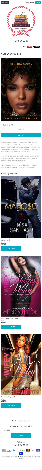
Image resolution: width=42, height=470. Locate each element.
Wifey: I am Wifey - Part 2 (8, 397)
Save (30, 46)
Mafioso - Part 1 (5, 240)
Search (14, 421)
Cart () (38, 2)
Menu (6, 2)
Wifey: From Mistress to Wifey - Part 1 (11, 318)
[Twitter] (16, 41)
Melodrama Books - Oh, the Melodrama (14, 456)
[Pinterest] (21, 41)
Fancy (24, 46)
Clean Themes (31, 456)
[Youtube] (24, 41)
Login (27, 2)
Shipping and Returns (24, 421)
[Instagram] (27, 41)
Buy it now (21, 135)
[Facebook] (18, 41)
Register (31, 2)
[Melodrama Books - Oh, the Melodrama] (21, 21)
